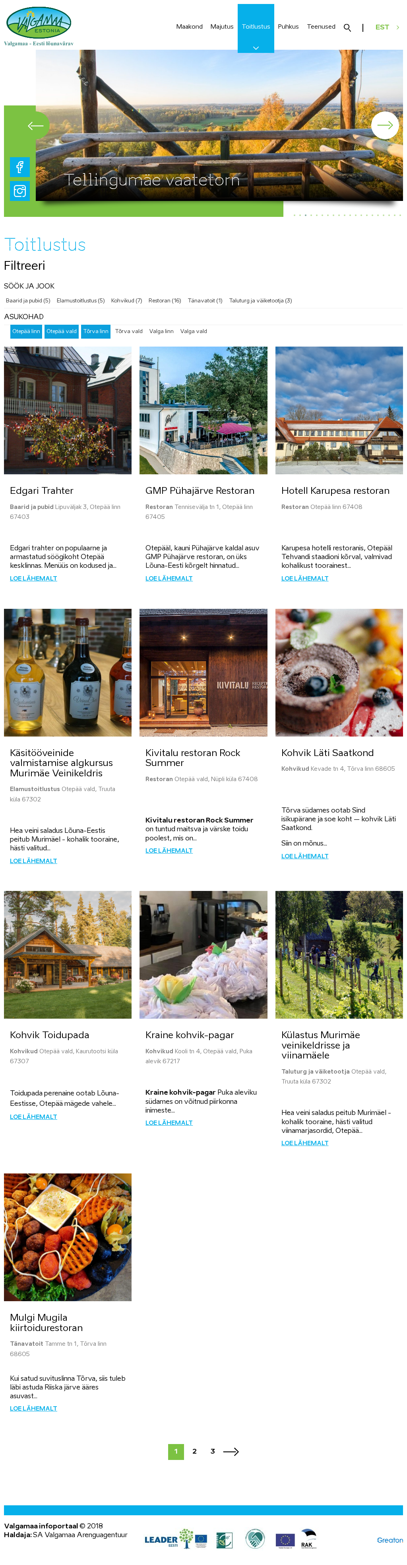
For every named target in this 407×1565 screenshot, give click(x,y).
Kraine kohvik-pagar (189, 1035)
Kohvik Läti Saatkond (327, 753)
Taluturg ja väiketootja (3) (260, 301)
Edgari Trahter (42, 491)
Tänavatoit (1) (205, 301)
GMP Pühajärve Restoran (199, 491)
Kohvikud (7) (126, 301)
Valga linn (161, 331)
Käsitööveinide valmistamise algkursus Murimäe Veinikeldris (61, 763)
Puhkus (288, 27)
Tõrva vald (129, 331)
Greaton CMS (390, 1540)
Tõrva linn (96, 331)
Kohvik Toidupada (49, 1035)
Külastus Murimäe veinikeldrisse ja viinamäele (320, 1045)
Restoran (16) (165, 301)
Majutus (222, 27)
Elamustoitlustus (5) (81, 301)
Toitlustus (256, 27)
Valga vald (193, 331)
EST (383, 27)
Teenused (321, 27)
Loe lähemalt (33, 579)
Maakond (189, 27)
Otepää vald (62, 331)
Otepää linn (26, 331)
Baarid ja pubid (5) (28, 301)
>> (231, 1452)
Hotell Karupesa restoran (335, 491)
